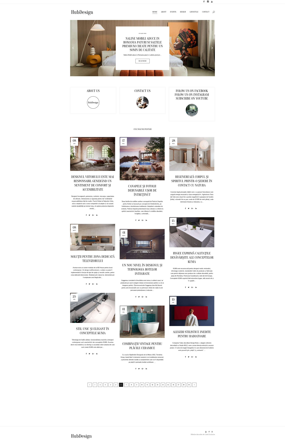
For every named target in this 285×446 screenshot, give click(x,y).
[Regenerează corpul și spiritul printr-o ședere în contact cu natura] (191, 154)
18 (183, 385)
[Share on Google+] (93, 215)
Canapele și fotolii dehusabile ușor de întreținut (142, 190)
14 (163, 385)
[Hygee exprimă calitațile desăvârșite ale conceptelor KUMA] (191, 232)
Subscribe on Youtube (192, 98)
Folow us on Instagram (192, 95)
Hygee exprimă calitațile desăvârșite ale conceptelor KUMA (191, 257)
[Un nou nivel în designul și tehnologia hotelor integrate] (142, 244)
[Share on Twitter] (89, 215)
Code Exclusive (210, 434)
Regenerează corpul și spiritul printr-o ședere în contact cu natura (191, 181)
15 (168, 385)
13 (157, 385)
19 (189, 385)
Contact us (142, 91)
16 (173, 385)
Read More (167, 65)
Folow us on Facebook (192, 91)
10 (142, 385)
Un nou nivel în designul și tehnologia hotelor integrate (142, 269)
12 (152, 385)
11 (147, 385)
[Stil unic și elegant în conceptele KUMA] (92, 308)
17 (178, 385)
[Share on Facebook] (86, 215)
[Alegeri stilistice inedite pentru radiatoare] (191, 311)
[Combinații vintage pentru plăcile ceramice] (142, 322)
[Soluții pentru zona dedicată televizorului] (92, 237)
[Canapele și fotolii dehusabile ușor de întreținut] (142, 158)
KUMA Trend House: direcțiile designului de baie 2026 (167, 50)
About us (93, 91)
